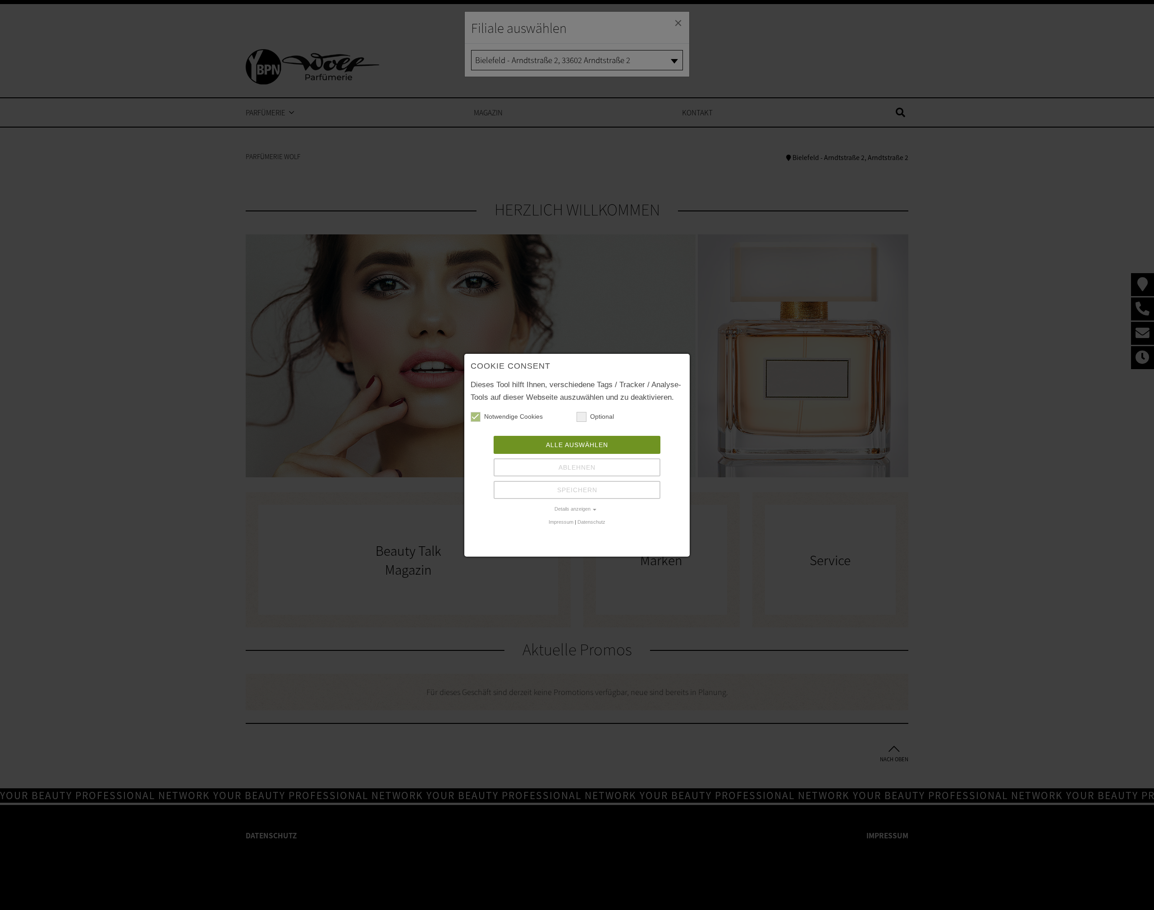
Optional (602, 416)
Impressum (561, 522)
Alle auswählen (577, 444)
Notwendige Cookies (513, 416)
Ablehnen (577, 467)
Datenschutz (591, 522)
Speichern (577, 490)
